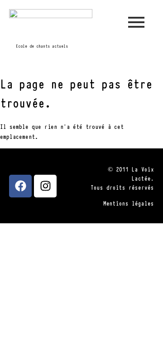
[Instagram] (45, 186)
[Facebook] (20, 186)
